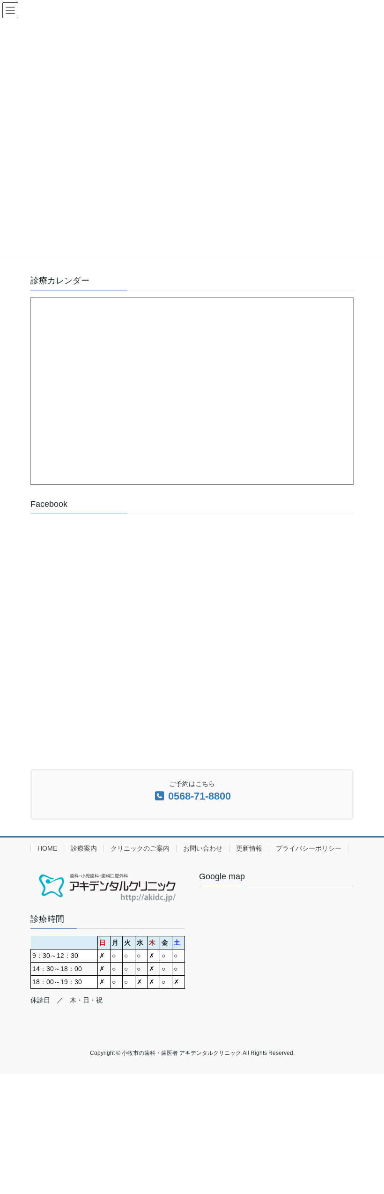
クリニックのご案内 (140, 848)
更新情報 (249, 848)
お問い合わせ (202, 848)
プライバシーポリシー (308, 848)
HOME (47, 848)
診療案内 (84, 848)
